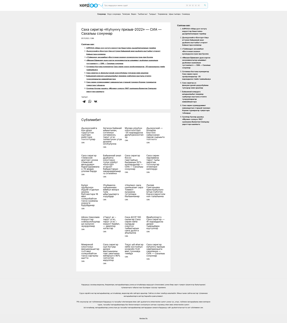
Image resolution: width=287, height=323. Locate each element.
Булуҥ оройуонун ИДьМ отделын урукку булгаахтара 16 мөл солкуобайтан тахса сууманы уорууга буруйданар (90, 195)
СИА (92, 38)
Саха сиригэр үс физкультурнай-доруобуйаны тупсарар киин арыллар (117, 73)
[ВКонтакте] (95, 101)
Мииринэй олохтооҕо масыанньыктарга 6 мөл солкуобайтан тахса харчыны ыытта (90, 251)
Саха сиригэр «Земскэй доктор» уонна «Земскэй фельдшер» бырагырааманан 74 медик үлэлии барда (90, 163)
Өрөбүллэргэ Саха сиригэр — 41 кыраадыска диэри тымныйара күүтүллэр (155, 223)
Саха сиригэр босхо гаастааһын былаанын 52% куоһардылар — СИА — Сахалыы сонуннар (134, 162)
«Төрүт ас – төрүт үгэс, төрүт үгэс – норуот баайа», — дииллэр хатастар (111, 223)
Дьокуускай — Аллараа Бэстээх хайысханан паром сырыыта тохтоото (155, 134)
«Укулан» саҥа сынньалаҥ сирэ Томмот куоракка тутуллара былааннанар (134, 191)
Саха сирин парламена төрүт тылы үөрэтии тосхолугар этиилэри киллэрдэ (153, 162)
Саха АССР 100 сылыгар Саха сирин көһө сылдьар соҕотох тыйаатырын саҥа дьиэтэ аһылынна (133, 225)
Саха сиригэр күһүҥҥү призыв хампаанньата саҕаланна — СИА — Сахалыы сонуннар (155, 250)
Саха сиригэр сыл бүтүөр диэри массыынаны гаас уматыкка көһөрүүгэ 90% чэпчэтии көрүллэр (111, 252)
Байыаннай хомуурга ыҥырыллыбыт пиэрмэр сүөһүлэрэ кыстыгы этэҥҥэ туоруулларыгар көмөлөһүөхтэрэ (194, 97)
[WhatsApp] (89, 101)
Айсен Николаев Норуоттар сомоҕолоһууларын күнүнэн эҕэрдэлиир (90, 221)
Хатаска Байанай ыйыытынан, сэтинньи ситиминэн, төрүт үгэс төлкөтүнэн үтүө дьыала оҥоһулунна (112, 136)
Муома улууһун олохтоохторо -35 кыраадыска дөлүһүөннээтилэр (134, 132)
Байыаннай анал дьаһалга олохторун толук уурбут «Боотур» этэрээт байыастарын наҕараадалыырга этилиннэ (112, 164)
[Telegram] (84, 101)
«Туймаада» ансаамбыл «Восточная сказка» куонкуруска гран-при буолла (119, 57)
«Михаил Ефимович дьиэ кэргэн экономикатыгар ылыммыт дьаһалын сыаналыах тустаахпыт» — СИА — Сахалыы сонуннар (196, 63)
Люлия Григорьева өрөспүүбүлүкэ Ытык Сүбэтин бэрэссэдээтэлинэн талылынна (155, 191)
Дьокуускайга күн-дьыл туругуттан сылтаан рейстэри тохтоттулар (89, 134)
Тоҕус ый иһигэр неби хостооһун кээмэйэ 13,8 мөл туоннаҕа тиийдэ (134, 249)
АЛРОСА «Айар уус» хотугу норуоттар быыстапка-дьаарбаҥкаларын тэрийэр (121, 48)
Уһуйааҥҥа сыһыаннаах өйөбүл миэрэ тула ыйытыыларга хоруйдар (111, 191)
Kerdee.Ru (143, 318)
